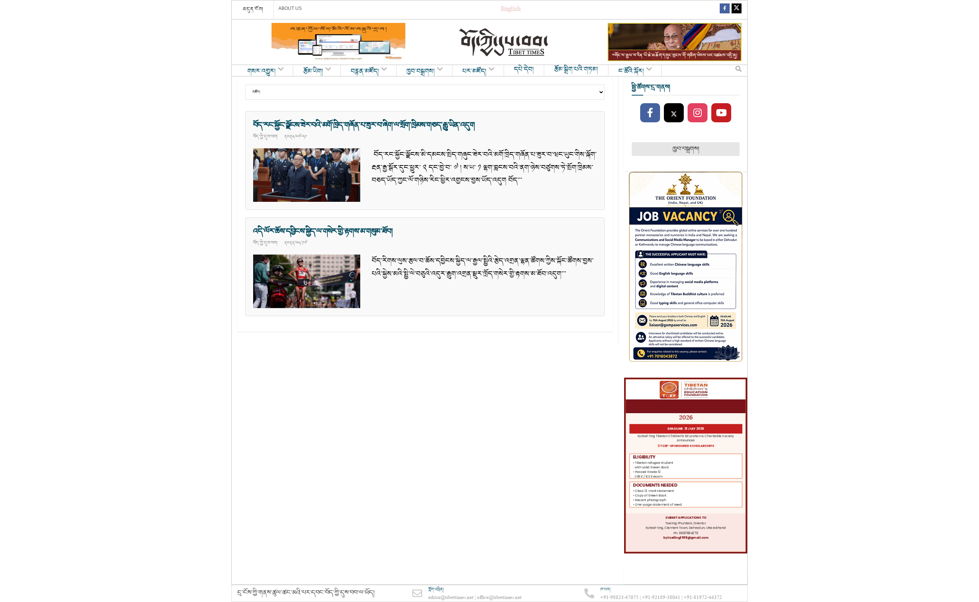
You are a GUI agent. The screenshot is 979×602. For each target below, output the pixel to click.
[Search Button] (738, 70)
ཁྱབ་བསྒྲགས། (421, 71)
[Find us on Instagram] (697, 113)
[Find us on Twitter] (737, 9)
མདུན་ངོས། (253, 9)
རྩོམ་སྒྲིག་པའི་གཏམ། (576, 70)
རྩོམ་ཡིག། (313, 71)
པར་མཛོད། (474, 71)
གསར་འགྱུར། (261, 71)
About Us (290, 8)
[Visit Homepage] (504, 42)
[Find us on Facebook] (725, 9)
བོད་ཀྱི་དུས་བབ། (265, 136)
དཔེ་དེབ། (524, 70)
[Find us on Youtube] (721, 113)
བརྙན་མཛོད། (365, 71)
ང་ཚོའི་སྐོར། (631, 71)
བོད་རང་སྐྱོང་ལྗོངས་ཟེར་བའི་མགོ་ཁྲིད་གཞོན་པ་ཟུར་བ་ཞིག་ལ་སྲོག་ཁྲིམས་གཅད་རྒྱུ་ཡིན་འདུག (364, 125)
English (510, 10)
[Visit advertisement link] (338, 42)
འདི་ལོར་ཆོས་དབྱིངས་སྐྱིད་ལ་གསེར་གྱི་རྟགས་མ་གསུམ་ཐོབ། (322, 231)
